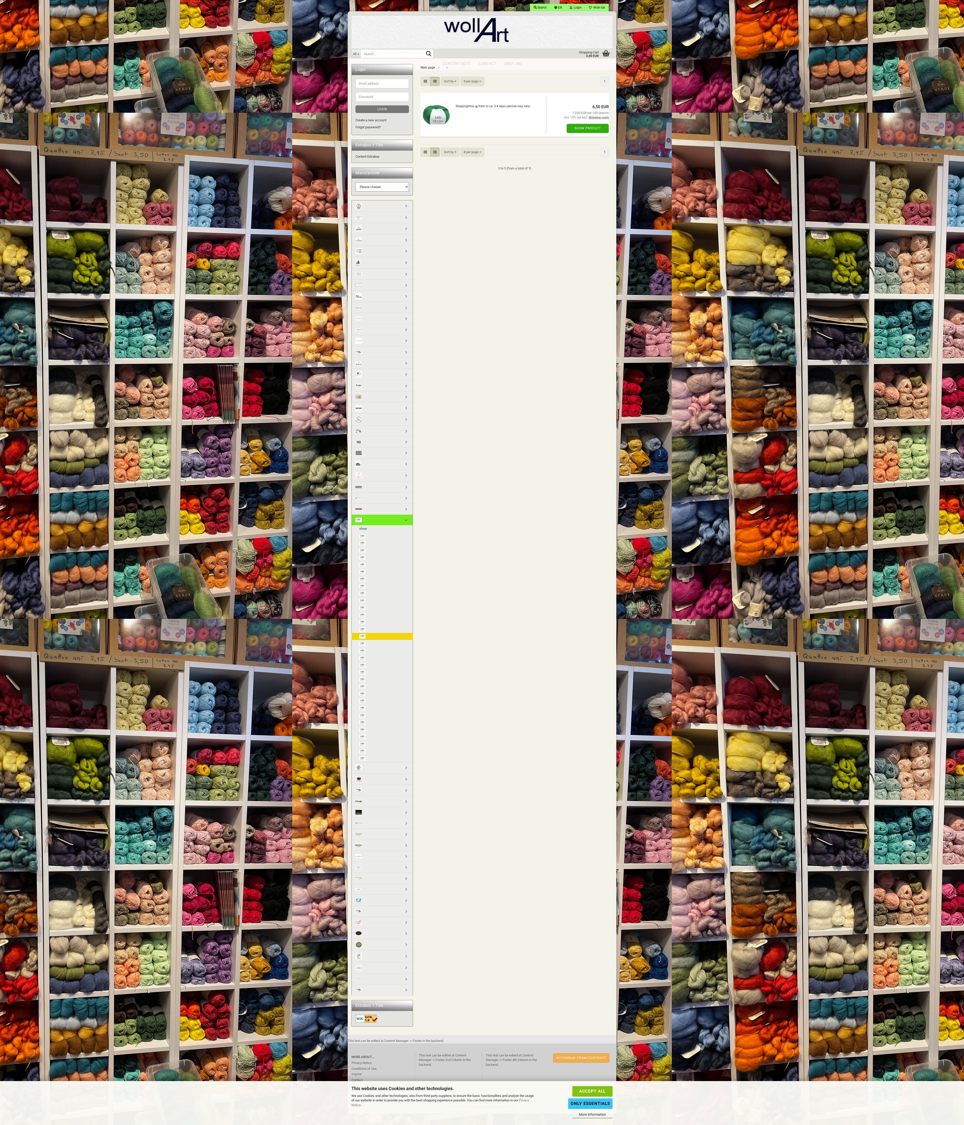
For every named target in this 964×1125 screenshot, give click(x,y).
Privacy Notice (361, 1063)
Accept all (592, 1091)
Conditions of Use (364, 1069)
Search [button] (542, 7)
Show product (588, 128)
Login (382, 109)
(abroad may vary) (518, 106)
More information (592, 1114)
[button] (558, 7)
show (363, 528)
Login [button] (576, 7)
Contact (357, 1080)
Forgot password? (368, 127)
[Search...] (429, 53)
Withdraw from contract (581, 1058)
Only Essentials (590, 1103)
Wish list (598, 7)
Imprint (356, 1074)
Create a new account (370, 120)
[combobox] (450, 81)
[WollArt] (482, 30)
